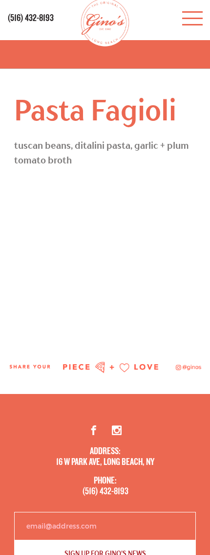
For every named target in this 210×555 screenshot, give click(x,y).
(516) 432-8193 (30, 18)
